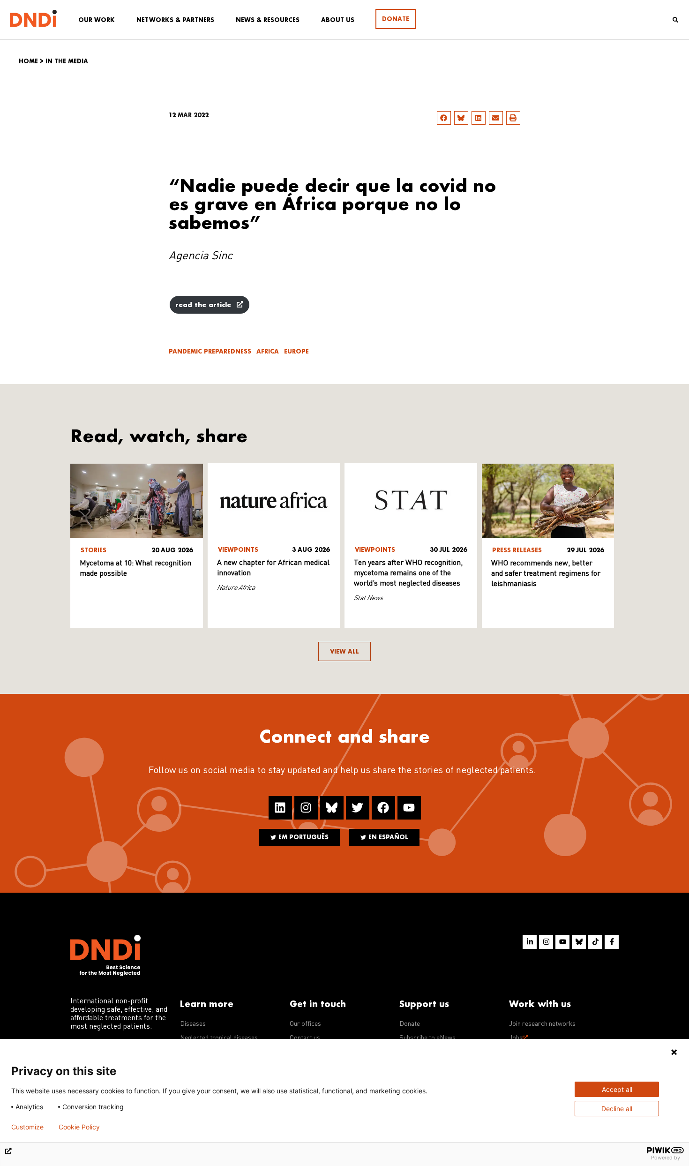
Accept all (617, 1089)
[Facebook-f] (612, 942)
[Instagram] (306, 808)
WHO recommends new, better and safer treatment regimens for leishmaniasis (545, 574)
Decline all (616, 1109)
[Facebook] (383, 808)
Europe (296, 351)
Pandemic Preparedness (210, 351)
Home (28, 61)
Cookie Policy (79, 1127)
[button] (444, 118)
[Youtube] (409, 808)
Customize (27, 1127)
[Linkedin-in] (530, 942)
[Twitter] (357, 808)
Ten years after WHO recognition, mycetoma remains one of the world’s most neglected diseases (408, 573)
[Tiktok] (595, 942)
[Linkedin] (280, 808)
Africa (267, 351)
